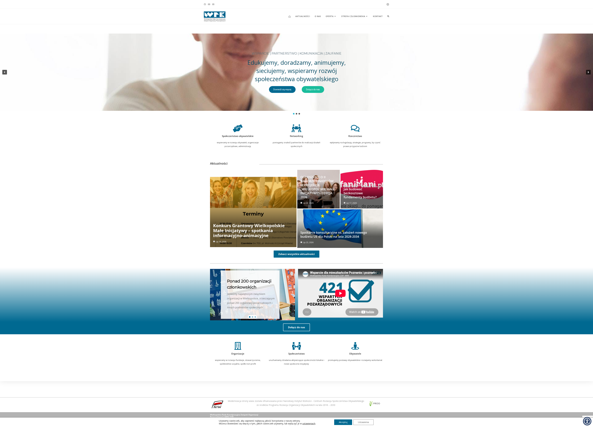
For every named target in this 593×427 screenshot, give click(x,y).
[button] (4, 72)
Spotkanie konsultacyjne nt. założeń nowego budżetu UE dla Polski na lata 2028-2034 (333, 234)
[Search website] (388, 16)
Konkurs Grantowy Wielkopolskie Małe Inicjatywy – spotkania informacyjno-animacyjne (249, 230)
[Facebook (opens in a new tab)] (205, 4)
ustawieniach (308, 423)
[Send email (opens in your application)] (213, 4)
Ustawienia (363, 422)
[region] (296, 74)
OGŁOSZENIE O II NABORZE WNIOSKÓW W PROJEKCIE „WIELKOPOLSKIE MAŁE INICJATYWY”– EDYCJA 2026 (317, 187)
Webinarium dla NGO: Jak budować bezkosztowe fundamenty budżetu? (360, 191)
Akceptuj (343, 422)
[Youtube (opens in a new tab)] (209, 4)
